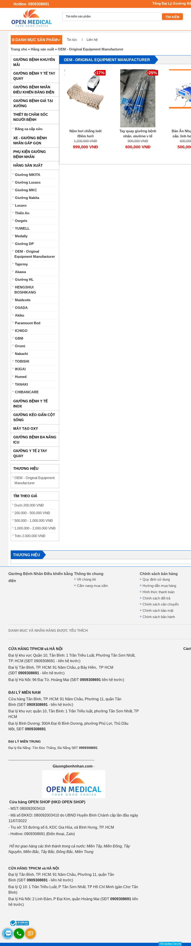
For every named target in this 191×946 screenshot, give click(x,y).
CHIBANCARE (27, 392)
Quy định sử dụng (156, 579)
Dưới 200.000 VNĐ (29, 505)
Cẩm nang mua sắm (92, 586)
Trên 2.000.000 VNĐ (29, 536)
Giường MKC (26, 190)
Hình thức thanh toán (158, 592)
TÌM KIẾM (172, 17)
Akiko (19, 315)
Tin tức (72, 40)
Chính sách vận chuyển (161, 604)
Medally (21, 236)
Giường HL (24, 279)
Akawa (20, 272)
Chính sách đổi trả (156, 598)
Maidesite (23, 300)
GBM (19, 338)
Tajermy (21, 264)
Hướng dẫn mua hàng (159, 586)
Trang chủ (19, 49)
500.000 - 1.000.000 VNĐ (33, 521)
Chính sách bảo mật (158, 610)
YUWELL (22, 228)
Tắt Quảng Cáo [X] (170, 943)
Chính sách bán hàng (159, 574)
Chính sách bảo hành (159, 617)
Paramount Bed (27, 323)
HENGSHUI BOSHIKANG (25, 289)
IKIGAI (20, 369)
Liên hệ (92, 40)
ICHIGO (21, 331)
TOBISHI (22, 361)
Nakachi (21, 354)
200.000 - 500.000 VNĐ (32, 513)
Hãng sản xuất (42, 49)
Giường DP (24, 244)
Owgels (21, 221)
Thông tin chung (88, 574)
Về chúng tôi (86, 579)
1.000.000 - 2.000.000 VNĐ (35, 528)
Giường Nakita (27, 198)
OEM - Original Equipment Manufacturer (90, 49)
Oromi (20, 346)
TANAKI (21, 384)
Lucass (21, 205)
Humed (21, 377)
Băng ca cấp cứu (28, 129)
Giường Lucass (28, 182)
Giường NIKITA (27, 175)
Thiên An (22, 213)
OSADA (21, 308)
